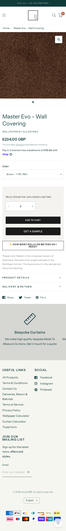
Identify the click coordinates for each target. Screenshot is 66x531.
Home (6, 28)
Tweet (27, 297)
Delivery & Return (17, 286)
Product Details (16, 277)
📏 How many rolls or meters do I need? (33, 245)
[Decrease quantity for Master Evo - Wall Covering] (8, 206)
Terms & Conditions (14, 383)
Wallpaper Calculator (15, 416)
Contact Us (9, 388)
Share (10, 297)
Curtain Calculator (14, 421)
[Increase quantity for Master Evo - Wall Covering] (32, 206)
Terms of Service (12, 404)
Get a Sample (33, 231)
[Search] (54, 15)
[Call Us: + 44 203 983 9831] (33, 3)
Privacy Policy (11, 410)
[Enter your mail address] (28, 472)
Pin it (43, 297)
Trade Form (9, 427)
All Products (10, 377)
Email (5, 464)
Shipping (20, 144)
